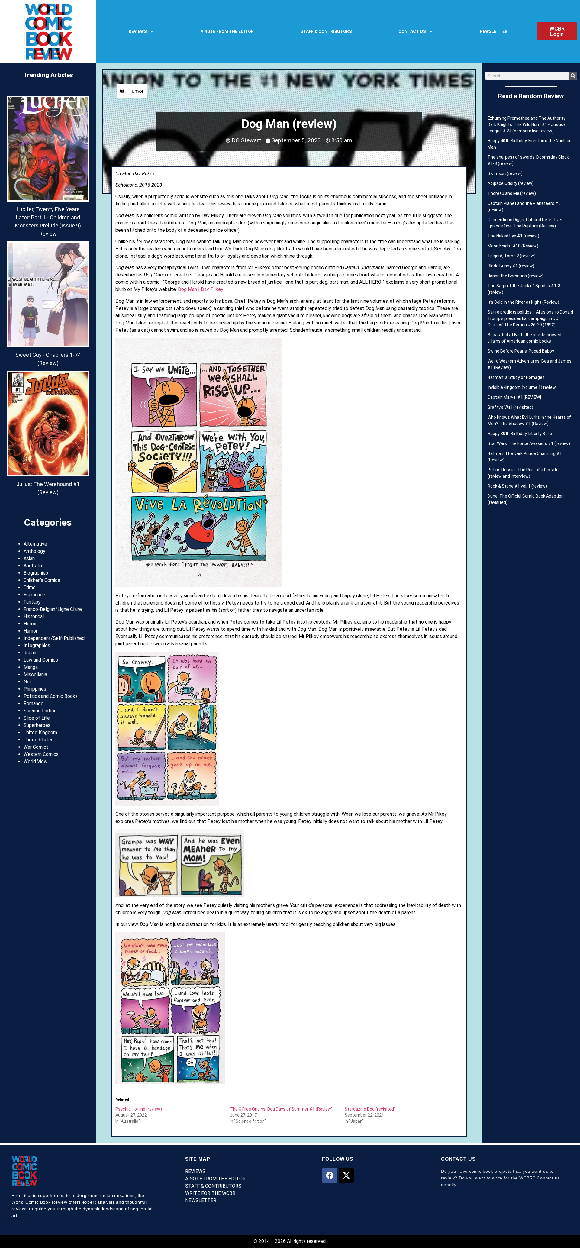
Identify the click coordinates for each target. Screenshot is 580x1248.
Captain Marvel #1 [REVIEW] (514, 397)
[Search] (573, 76)
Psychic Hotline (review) (138, 1109)
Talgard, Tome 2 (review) (512, 255)
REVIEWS (138, 31)
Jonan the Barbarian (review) (515, 275)
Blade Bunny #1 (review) (511, 265)
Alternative (35, 544)
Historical (34, 616)
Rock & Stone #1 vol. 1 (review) (517, 486)
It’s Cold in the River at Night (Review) (523, 302)
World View (35, 761)
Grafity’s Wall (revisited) (510, 407)
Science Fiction (40, 711)
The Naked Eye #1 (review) (513, 236)
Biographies (36, 573)
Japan (30, 653)
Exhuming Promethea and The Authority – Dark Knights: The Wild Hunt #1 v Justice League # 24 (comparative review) (528, 124)
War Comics (36, 747)
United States (38, 740)
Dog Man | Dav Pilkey (200, 289)
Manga (31, 667)
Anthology (34, 551)
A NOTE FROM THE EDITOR (227, 31)
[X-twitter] (346, 1175)
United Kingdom (40, 732)
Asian (29, 558)
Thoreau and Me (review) (512, 193)
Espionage (34, 595)
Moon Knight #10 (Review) (513, 245)
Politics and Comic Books (51, 696)
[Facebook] (329, 1175)
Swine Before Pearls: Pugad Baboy (521, 351)
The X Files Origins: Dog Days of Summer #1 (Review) (281, 1109)
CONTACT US (412, 31)
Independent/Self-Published (54, 638)
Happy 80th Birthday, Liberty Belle (520, 433)
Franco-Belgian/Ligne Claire (53, 609)
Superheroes (37, 725)
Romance (34, 703)
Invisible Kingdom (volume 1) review (522, 387)
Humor (30, 631)
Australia (33, 566)
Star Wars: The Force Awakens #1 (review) (529, 443)
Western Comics (41, 754)
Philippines (35, 689)
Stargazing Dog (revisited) (370, 1109)
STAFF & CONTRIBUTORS (326, 31)
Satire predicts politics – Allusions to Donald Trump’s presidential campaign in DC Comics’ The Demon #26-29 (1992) (530, 318)
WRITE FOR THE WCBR (210, 1193)
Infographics (37, 645)
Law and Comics (41, 660)
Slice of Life (37, 718)
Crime (30, 587)
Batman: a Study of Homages (516, 377)
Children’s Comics (42, 580)
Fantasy (32, 602)
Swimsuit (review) (505, 173)
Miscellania (35, 674)
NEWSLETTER (493, 31)
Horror (30, 624)
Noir (28, 682)
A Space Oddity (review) (511, 183)
